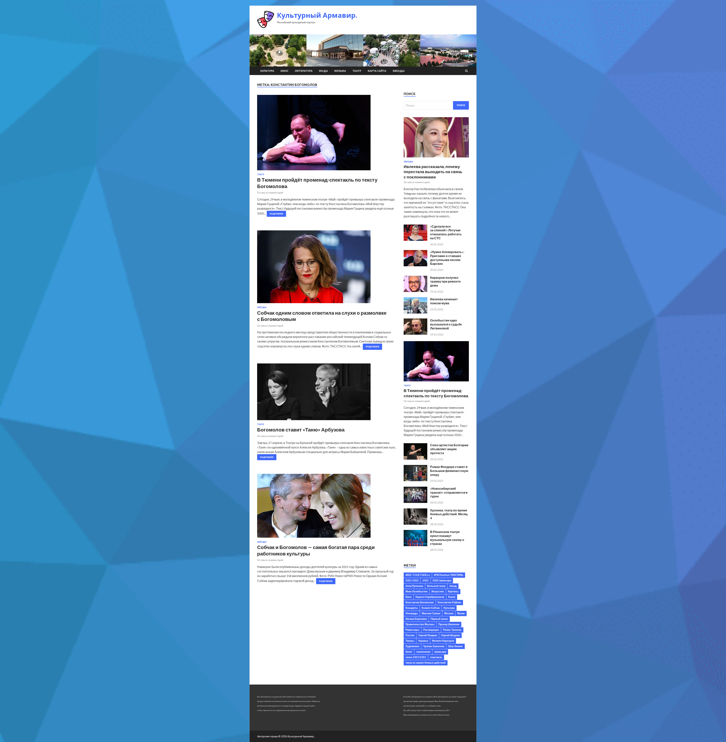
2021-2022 (412, 580)
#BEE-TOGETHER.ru (418, 574)
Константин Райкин (449, 602)
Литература (304, 70)
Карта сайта (377, 70)
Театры (410, 640)
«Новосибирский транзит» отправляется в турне (449, 492)
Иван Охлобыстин (416, 591)
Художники (412, 646)
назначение (423, 651)
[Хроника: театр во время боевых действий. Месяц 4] (415, 523)
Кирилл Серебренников (430, 596)
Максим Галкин (431, 613)
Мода (323, 70)
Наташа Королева (416, 618)
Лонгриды (412, 613)
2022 (426, 580)
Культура (267, 70)
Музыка (340, 70)
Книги (451, 596)
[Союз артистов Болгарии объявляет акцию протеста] (415, 458)
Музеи (461, 613)
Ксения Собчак (431, 607)
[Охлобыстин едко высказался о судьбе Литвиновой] (415, 333)
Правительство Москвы (420, 624)
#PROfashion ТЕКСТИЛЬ (448, 574)
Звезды (399, 70)
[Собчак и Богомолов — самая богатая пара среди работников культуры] (326, 507)
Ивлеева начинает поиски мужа (444, 301)
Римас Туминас (452, 629)
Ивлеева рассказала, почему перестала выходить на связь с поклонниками (433, 171)
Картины (453, 591)
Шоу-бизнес (455, 646)
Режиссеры (412, 629)
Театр (356, 70)
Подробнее (276, 214)
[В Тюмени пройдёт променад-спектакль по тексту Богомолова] (326, 134)
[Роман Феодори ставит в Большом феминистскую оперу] (415, 480)
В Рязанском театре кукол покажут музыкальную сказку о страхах (447, 537)
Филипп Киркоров (443, 640)
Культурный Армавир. (317, 15)
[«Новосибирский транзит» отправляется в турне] (415, 501)
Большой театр (436, 585)
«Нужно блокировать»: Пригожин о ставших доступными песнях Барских (447, 257)
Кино (284, 70)
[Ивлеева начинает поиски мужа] (415, 312)
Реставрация (431, 629)
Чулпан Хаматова (433, 646)
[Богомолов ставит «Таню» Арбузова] (326, 393)
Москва (448, 613)
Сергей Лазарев (427, 635)
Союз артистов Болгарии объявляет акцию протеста (449, 449)
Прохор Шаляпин (448, 624)
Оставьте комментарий (270, 192)
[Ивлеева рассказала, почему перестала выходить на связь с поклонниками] (436, 158)
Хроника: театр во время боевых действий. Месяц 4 (449, 514)
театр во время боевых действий (426, 662)
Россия (410, 635)
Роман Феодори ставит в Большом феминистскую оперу (449, 470)
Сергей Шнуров (450, 635)
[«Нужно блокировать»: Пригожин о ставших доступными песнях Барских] (415, 265)
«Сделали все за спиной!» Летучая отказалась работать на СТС (446, 232)
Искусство (437, 591)
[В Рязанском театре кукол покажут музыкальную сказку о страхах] (415, 545)
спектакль (436, 657)
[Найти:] (436, 105)
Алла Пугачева (414, 585)
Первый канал (439, 618)
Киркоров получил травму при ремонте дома (445, 281)
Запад (453, 585)
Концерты (412, 607)
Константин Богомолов (420, 602)
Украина (423, 640)
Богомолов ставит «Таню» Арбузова (300, 430)
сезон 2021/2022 (416, 657)
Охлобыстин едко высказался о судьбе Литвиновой (446, 324)
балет (409, 651)
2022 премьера (442, 580)
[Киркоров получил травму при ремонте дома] (415, 291)
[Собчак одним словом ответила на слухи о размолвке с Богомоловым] (326, 268)
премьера (440, 651)
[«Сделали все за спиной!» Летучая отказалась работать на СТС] (415, 239)
